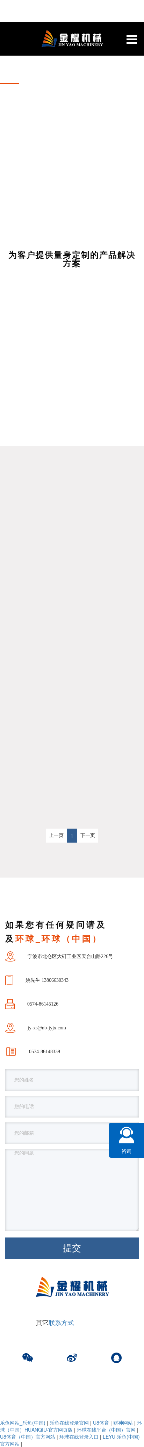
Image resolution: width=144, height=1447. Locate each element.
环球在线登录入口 (79, 1436)
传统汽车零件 (38, 384)
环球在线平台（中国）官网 (106, 1429)
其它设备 (39, 446)
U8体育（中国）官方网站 (27, 1436)
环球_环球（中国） (105, 384)
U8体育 (101, 1422)
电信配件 (105, 415)
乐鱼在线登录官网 (69, 1422)
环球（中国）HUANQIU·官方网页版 (71, 1426)
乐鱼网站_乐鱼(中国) (22, 1422)
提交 (72, 1248)
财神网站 (123, 1422)
